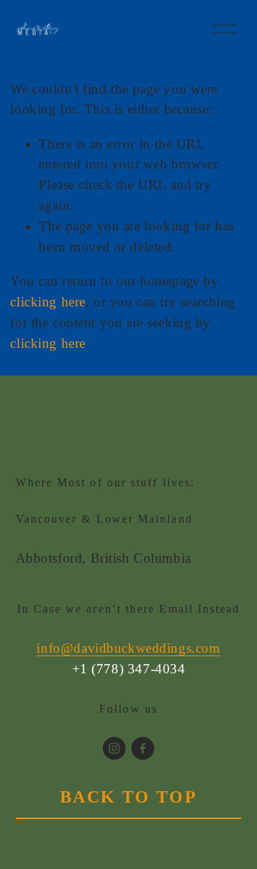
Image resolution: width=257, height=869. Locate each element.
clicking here (48, 301)
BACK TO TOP (129, 797)
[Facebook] (142, 748)
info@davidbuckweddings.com (128, 648)
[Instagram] (114, 748)
